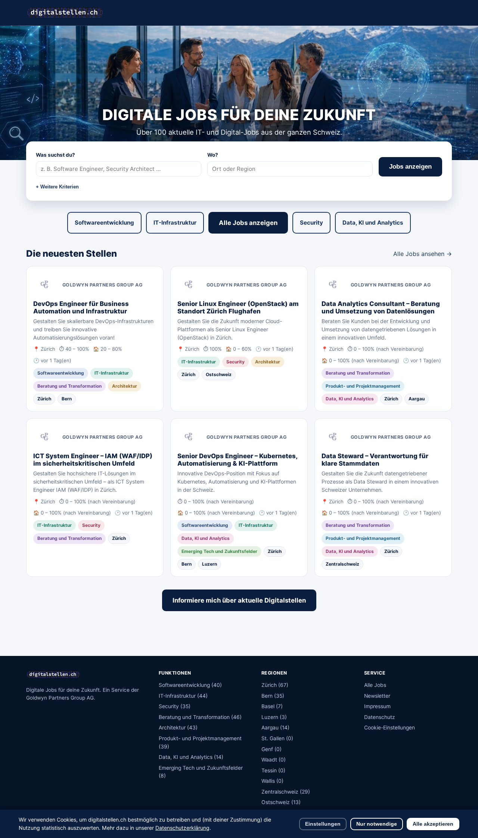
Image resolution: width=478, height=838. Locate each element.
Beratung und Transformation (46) (200, 717)
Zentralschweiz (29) (285, 792)
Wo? (212, 155)
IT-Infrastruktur (174, 222)
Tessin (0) (273, 770)
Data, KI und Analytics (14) (191, 757)
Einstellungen (323, 824)
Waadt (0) (273, 760)
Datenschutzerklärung (182, 828)
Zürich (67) (274, 685)
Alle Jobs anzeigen (248, 222)
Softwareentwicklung (104, 222)
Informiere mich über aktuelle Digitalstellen (239, 600)
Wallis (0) (272, 781)
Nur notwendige (376, 824)
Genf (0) (271, 749)
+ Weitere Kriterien (57, 187)
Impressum (377, 706)
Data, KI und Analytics (372, 222)
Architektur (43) (178, 728)
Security (311, 222)
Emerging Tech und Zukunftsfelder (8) (201, 772)
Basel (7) (272, 706)
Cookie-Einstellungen (389, 728)
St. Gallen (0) (277, 738)
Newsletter (377, 696)
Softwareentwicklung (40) (190, 685)
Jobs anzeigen (410, 166)
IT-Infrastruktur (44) (183, 696)
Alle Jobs (375, 685)
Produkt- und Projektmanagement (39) (200, 742)
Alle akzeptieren (433, 824)
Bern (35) (272, 696)
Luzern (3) (274, 717)
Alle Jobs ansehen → (422, 253)
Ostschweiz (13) (281, 802)
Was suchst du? (55, 155)
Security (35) (174, 706)
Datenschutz (379, 717)
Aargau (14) (275, 728)
